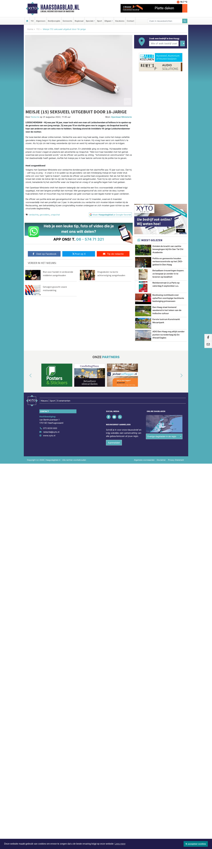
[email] (208, 344)
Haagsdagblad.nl (59, 7)
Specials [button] (89, 21)
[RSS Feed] (120, 417)
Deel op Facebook (46, 253)
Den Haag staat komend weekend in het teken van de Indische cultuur (166, 310)
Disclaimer (161, 460)
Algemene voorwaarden (144, 460)
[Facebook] (109, 417)
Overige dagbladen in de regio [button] (161, 436)
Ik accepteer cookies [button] (196, 844)
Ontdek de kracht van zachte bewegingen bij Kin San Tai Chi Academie (167, 249)
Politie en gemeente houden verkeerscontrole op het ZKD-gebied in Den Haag (167, 261)
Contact (130, 21)
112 (32, 21)
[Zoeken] (184, 21)
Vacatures (119, 21)
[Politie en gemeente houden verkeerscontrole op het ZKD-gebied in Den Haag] (143, 262)
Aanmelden (114, 442)
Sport (99, 21)
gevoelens (45, 214)
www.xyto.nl (49, 435)
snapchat (55, 214)
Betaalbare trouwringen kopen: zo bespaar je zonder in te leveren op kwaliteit (168, 273)
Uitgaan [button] (107, 21)
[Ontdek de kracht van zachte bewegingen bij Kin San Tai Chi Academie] (143, 250)
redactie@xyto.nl (51, 432)
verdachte (34, 214)
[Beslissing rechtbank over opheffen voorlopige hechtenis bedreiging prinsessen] (143, 298)
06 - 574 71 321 (90, 239)
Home (30, 29)
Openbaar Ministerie (121, 117)
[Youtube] (114, 417)
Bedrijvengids (54, 21)
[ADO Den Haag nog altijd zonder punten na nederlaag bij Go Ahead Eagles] (143, 335)
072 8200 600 (50, 428)
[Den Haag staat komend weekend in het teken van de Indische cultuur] (143, 311)
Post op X (80, 253)
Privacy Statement (176, 460)
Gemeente (67, 21)
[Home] (27, 21)
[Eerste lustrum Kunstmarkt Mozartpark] (143, 323)
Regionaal (79, 21)
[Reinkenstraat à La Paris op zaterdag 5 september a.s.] (143, 286)
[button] (27, 376)
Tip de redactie (115, 253)
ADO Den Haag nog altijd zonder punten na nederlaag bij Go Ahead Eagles (168, 334)
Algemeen (40, 21)
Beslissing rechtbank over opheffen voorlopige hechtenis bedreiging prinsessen (168, 298)
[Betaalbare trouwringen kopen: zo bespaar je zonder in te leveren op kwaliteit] (143, 274)
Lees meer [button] (120, 844)
